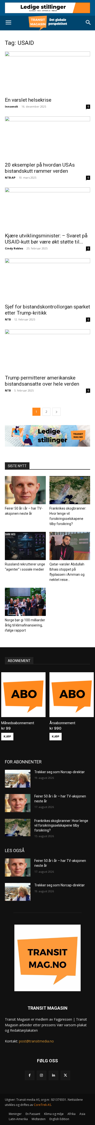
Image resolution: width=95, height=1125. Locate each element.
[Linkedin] (53, 1075)
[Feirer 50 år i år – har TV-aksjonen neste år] (25, 490)
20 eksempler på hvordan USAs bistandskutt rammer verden (40, 168)
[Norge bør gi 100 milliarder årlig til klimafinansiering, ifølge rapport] (25, 602)
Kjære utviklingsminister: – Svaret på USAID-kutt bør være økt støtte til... (46, 239)
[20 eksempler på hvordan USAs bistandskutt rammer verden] (47, 137)
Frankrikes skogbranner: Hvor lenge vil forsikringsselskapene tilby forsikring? (61, 825)
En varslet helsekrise (28, 100)
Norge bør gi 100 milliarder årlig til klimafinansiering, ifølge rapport (25, 625)
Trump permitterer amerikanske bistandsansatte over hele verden (42, 381)
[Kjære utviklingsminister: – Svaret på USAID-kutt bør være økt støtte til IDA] (47, 208)
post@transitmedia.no (36, 1041)
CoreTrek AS (42, 1105)
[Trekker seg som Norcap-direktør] (17, 779)
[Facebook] (29, 1075)
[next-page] (56, 412)
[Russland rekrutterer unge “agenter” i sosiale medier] (25, 546)
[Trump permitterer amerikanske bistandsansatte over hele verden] (47, 350)
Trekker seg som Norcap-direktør (59, 772)
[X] (65, 1075)
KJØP (7, 736)
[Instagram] (41, 1075)
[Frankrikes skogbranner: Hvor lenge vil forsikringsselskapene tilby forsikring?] (69, 490)
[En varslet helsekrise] (47, 72)
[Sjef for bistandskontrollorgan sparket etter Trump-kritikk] (47, 279)
